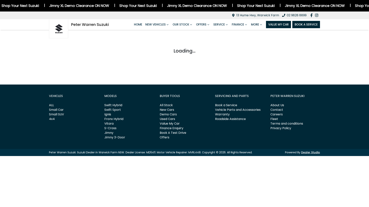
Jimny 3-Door (114, 137)
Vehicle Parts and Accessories (238, 110)
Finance (238, 24)
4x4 (52, 119)
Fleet (274, 119)
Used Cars (167, 119)
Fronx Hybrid (113, 119)
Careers (276, 114)
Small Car (56, 110)
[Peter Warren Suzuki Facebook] (312, 15)
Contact (276, 110)
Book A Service (306, 24)
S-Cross (110, 128)
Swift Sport (112, 110)
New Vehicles (155, 24)
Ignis (107, 114)
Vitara (109, 123)
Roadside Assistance (230, 119)
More (255, 24)
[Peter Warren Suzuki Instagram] (317, 15)
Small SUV (56, 114)
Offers (201, 24)
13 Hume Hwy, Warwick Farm (257, 15)
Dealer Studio (310, 152)
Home (138, 24)
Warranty (222, 114)
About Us (277, 105)
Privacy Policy (280, 128)
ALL (51, 105)
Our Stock (181, 24)
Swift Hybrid (113, 105)
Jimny (108, 133)
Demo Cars (168, 114)
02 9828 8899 (297, 15)
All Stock (166, 105)
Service (219, 24)
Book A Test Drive (173, 133)
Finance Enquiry (171, 128)
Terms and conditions (286, 123)
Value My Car (278, 24)
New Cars (167, 110)
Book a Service (226, 105)
